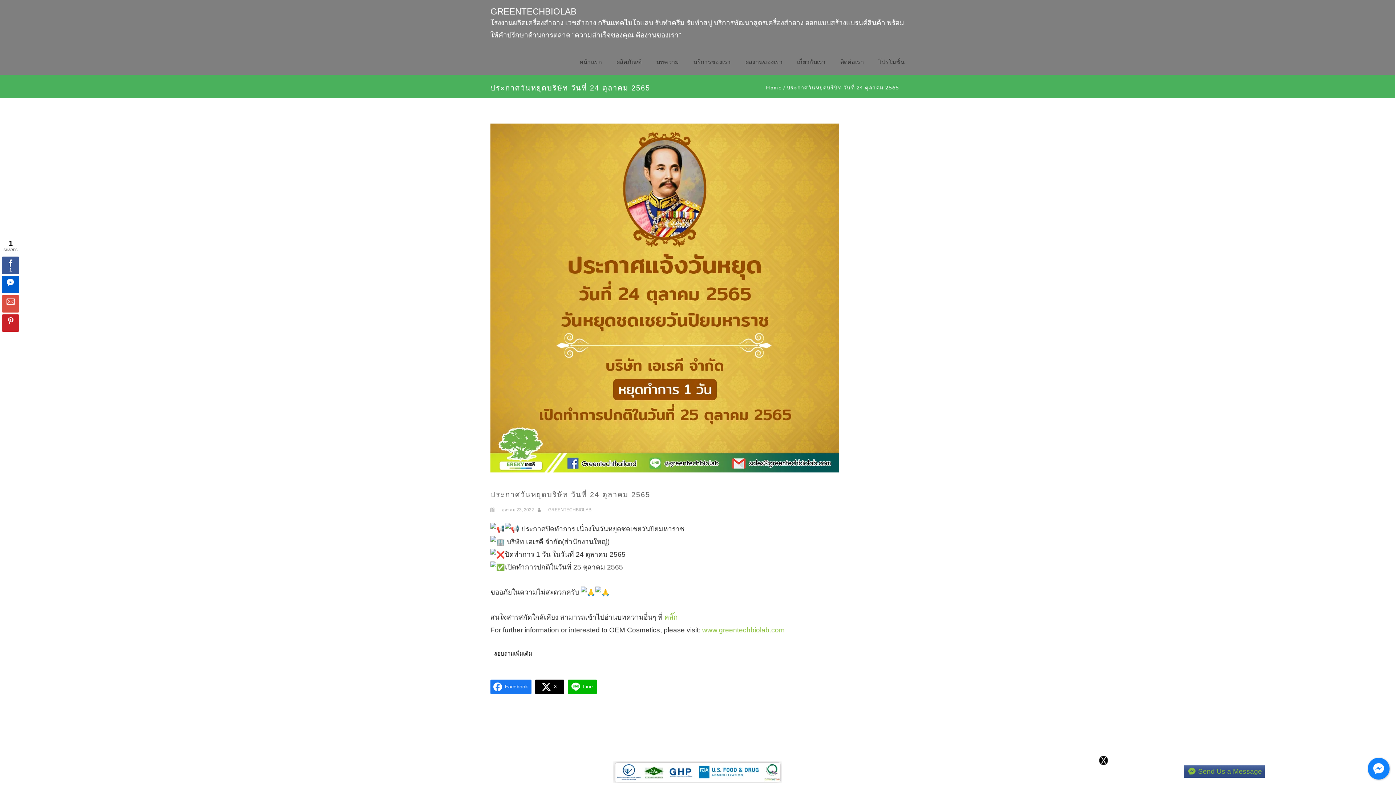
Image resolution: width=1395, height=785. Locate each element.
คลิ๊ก (671, 617)
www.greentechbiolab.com (743, 630)
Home (774, 87)
